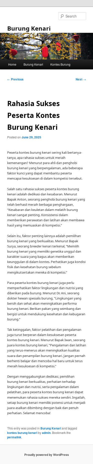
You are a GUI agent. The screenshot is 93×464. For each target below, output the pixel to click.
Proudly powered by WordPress (46, 454)
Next (81, 79)
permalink (14, 437)
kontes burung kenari (22, 432)
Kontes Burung (60, 64)
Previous (15, 79)
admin (46, 432)
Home (12, 64)
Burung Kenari (29, 28)
